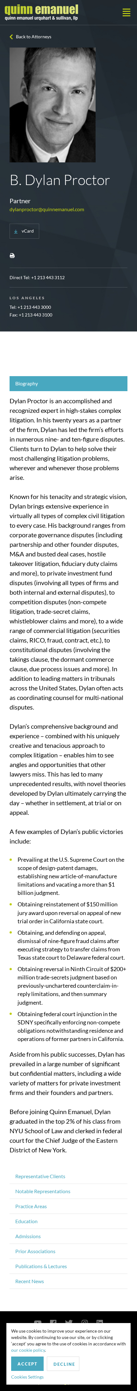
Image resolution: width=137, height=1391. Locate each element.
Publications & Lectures (41, 1266)
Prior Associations (35, 1251)
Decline (64, 1364)
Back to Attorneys (33, 36)
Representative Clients (40, 1176)
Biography (26, 383)
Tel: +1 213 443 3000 (30, 307)
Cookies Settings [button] (27, 1377)
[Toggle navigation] (126, 12)
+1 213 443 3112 (48, 277)
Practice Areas (31, 1206)
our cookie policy (28, 1350)
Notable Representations (42, 1191)
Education (26, 1221)
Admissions (28, 1236)
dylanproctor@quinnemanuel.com (47, 209)
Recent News (29, 1281)
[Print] (12, 255)
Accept (28, 1363)
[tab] (68, 383)
